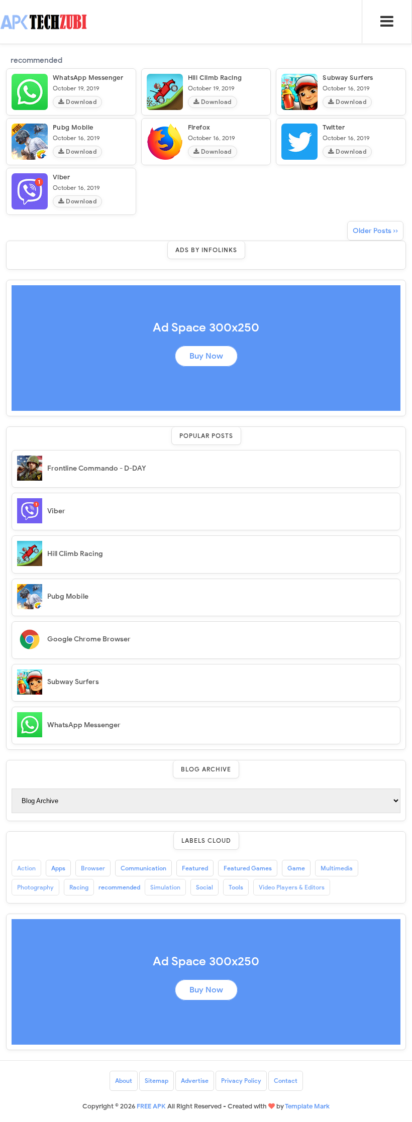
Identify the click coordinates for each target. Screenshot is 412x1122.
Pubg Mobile (73, 127)
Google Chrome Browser (89, 639)
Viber (61, 177)
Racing (78, 887)
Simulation (165, 887)
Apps (58, 868)
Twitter (334, 127)
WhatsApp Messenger (88, 77)
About (123, 1080)
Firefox (199, 127)
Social (204, 887)
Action (26, 868)
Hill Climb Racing (215, 77)
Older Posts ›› (375, 231)
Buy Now (206, 356)
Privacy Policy (241, 1080)
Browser (93, 868)
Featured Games (248, 868)
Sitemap (156, 1080)
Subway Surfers (348, 77)
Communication (143, 868)
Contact (285, 1080)
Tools (236, 887)
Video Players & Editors (292, 887)
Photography (35, 887)
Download (80, 101)
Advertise (195, 1080)
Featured (195, 868)
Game (296, 868)
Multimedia (337, 868)
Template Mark (307, 1106)
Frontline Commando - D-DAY (96, 468)
